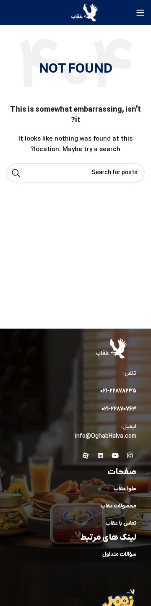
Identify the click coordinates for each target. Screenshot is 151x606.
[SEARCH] (16, 173)
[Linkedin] (100, 455)
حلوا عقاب (125, 488)
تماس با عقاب (121, 523)
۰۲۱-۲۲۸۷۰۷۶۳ (119, 409)
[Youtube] (115, 455)
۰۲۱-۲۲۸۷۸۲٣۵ (118, 391)
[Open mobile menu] (140, 12)
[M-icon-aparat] (86, 455)
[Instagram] (130, 455)
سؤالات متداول (119, 554)
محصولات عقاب (118, 505)
